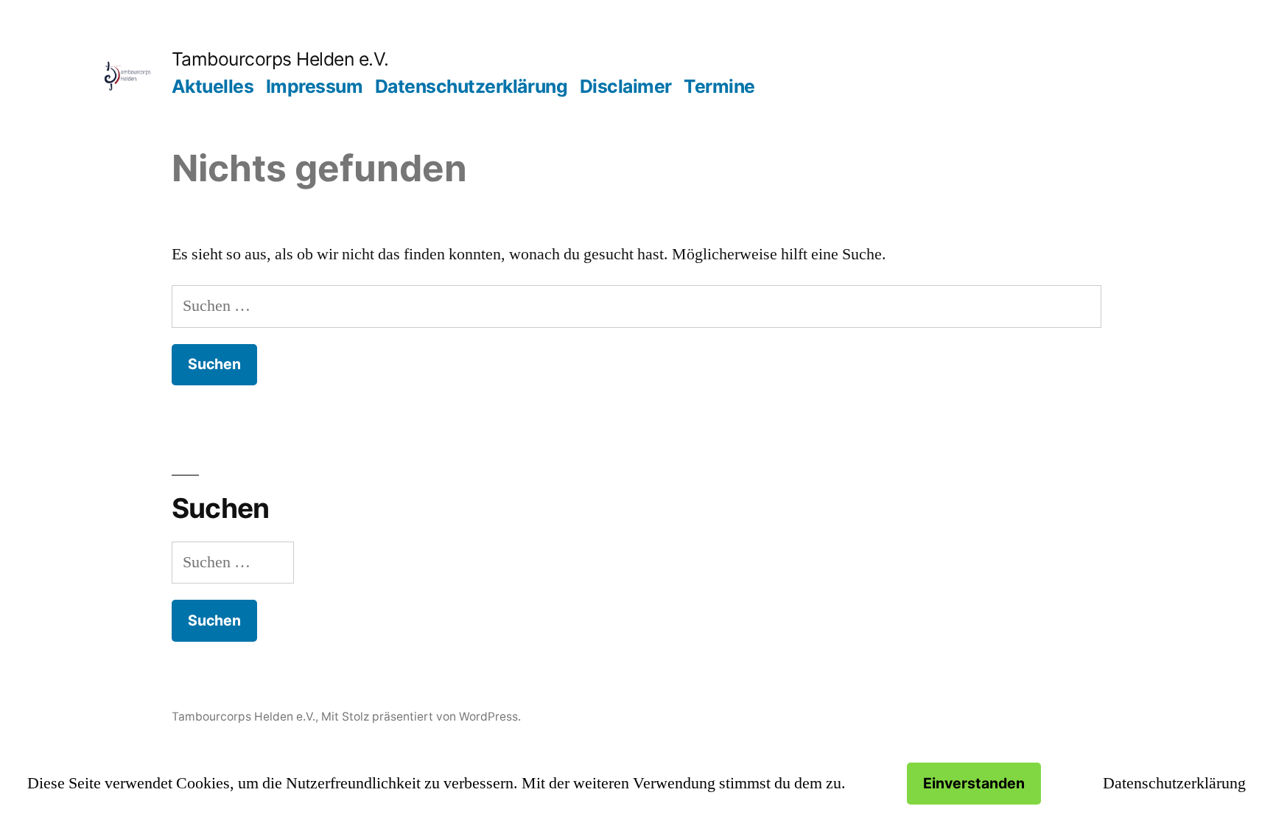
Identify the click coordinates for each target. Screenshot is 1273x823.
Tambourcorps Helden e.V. (280, 59)
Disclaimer (626, 86)
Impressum (314, 86)
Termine (719, 86)
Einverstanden (974, 783)
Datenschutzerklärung (471, 86)
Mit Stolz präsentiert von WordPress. (421, 717)
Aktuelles (213, 86)
